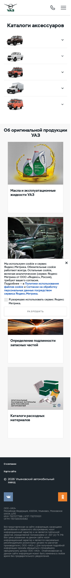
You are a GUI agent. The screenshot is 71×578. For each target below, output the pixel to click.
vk (8, 496)
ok (62, 496)
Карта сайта (10, 471)
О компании (10, 464)
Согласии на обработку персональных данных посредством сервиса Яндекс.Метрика (30, 290)
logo (10, 8)
